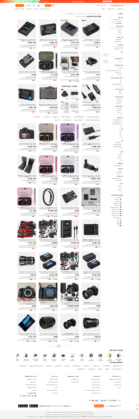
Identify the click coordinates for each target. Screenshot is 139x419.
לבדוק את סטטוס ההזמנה (30, 384)
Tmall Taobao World (62, 412)
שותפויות (34, 390)
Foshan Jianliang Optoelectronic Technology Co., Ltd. (91, 245)
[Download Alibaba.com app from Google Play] (23, 405)
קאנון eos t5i (45, 116)
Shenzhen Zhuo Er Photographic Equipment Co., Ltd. (48, 215)
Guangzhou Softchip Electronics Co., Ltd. (91, 278)
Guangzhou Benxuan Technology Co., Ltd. (26, 309)
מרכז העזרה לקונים (53, 379)
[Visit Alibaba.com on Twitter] (30, 396)
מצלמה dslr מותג (66, 120)
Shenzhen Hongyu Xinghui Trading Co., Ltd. (69, 309)
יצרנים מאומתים (75, 379)
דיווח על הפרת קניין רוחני (52, 390)
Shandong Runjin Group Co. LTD (72, 247)
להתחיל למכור (33, 382)
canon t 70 (66, 365)
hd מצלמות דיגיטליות (65, 116)
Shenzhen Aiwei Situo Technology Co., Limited (91, 79)
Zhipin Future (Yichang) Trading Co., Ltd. (48, 309)
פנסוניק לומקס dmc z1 (78, 116)
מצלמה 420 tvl (106, 365)
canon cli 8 (57, 120)
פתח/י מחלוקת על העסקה (51, 384)
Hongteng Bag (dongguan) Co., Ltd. (49, 79)
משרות (119, 387)
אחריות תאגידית (117, 384)
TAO (81, 412)
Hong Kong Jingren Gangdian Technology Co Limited (26, 149)
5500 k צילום (36, 116)
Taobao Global (75, 412)
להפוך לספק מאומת (32, 387)
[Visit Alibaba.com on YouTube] (24, 396)
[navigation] (113, 180)
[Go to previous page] (67, 346)
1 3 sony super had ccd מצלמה (35, 365)
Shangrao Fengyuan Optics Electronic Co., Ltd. (26, 278)
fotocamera (86, 365)
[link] (137, 405)
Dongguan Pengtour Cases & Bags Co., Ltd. (69, 79)
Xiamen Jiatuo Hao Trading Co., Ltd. (71, 278)
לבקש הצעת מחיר (75, 382)
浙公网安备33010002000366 (93, 416)
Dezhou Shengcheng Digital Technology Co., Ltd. (69, 339)
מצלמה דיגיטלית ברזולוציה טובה (92, 120)
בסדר (105, 54)
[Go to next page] (50, 346)
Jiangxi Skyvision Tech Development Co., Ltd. (91, 182)
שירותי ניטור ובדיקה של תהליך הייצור (92, 390)
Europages (90, 412)
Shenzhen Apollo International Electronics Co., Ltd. (91, 213)
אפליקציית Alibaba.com (44, 406)
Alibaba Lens (113, 406)
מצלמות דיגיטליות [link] (69, 13)
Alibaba (99, 13)
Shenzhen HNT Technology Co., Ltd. (28, 46)
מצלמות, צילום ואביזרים (80, 13)
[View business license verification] (82, 417)
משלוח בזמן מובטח (96, 384)
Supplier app (66, 406)
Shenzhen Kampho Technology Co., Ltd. (27, 247)
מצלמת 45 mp (22, 365)
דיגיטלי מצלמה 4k (117, 365)
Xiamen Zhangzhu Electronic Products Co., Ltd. (48, 245)
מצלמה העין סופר (77, 120)
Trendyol (85, 412)
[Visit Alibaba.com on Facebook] (35, 396)
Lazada (69, 412)
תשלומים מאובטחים (95, 379)
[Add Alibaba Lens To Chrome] (99, 405)
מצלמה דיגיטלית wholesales (93, 116)
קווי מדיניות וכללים (96, 393)
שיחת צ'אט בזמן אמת (52, 382)
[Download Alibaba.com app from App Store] (33, 405)
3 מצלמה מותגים (76, 365)
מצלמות (99, 369)
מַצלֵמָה (106, 369)
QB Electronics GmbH (31, 181)
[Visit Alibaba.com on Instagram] (27, 396)
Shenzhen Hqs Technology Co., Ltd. (71, 46)
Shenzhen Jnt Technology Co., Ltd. (92, 45)
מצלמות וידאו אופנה (117, 369)
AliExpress (49, 412)
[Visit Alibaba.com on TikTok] (21, 396)
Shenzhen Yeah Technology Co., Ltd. (49, 45)
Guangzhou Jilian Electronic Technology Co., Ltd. (91, 309)
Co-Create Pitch (117, 382)
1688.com (54, 412)
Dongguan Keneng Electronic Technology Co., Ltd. (91, 110)
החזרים (55, 387)
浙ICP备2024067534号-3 (106, 416)
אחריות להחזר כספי (95, 382)
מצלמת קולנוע (91, 369)
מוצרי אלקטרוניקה (91, 13)
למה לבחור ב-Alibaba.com (115, 379)
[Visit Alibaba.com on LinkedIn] (32, 396)
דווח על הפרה (54, 393)
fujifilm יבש (55, 116)
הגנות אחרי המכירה (95, 387)
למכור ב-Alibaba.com (31, 379)
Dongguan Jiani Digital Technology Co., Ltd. (48, 111)
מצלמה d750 (57, 365)
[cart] (34, 5)
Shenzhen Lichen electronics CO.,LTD (27, 79)
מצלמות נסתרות (80, 369)
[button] (53, 5)
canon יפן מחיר (96, 365)
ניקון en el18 (48, 365)
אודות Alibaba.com (116, 376)
